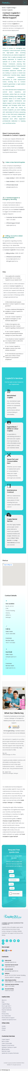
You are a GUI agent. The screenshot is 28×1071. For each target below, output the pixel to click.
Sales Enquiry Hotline (10, 980)
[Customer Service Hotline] (3, 985)
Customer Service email (11, 965)
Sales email (8, 960)
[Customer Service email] (3, 965)
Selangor (10, 802)
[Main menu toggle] (25, 2)
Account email (9, 969)
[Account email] (3, 969)
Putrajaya (18, 802)
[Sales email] (3, 961)
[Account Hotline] (3, 989)
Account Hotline (9, 989)
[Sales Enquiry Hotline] (3, 980)
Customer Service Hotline (12, 984)
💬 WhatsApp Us (5, 1070)
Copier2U (15, 24)
